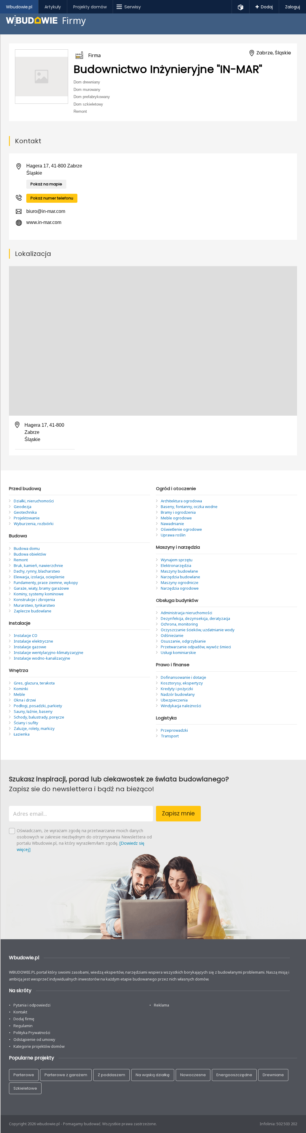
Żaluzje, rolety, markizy (34, 728)
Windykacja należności (181, 705)
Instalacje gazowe (30, 646)
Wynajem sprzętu (176, 559)
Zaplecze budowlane (32, 611)
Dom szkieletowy (88, 104)
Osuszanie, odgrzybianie (183, 641)
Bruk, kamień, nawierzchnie (38, 565)
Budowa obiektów (30, 554)
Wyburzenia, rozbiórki (33, 523)
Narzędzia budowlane (180, 577)
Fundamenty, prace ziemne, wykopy (46, 582)
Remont (80, 111)
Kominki (21, 688)
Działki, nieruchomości (34, 501)
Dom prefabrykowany (92, 96)
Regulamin (23, 1025)
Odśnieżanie (172, 635)
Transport (170, 736)
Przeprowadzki (174, 730)
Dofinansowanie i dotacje (183, 677)
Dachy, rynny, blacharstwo (37, 571)
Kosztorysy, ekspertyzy (182, 683)
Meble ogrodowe (176, 518)
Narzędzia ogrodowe (180, 588)
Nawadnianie (172, 523)
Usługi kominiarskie (178, 652)
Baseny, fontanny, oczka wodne (189, 506)
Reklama (161, 1005)
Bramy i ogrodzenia (178, 512)
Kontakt (20, 1012)
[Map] (153, 341)
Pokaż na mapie (46, 184)
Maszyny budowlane (179, 571)
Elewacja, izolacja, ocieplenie (39, 577)
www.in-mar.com (43, 222)
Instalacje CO (25, 635)
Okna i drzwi (25, 700)
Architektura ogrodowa (181, 501)
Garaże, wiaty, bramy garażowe (41, 588)
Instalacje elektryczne (33, 641)
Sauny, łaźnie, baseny (33, 711)
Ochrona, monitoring (179, 624)
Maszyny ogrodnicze (179, 582)
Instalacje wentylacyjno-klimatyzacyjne (48, 652)
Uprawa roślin (173, 535)
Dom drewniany (87, 82)
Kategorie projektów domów (39, 1046)
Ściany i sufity (26, 722)
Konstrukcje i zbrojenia (34, 599)
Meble (19, 694)
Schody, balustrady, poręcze (39, 717)
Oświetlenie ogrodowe (181, 529)
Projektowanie (27, 518)
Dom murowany (87, 89)
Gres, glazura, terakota (34, 683)
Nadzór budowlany (178, 694)
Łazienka (22, 734)
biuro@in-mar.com (45, 211)
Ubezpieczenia (174, 700)
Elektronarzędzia (176, 565)
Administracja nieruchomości (186, 612)
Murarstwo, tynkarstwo (34, 605)
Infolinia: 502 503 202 (278, 1123)
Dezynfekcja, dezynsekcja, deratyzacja (195, 618)
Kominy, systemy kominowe (39, 594)
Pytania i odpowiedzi (32, 1005)
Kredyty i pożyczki (177, 688)
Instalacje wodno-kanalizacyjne (42, 658)
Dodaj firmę (23, 1018)
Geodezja (22, 506)
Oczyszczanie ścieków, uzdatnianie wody (198, 629)
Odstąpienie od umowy (34, 1039)
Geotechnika (25, 512)
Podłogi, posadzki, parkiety (38, 705)
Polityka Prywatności (31, 1032)
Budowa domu (27, 548)
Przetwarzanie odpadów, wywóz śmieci (196, 646)
